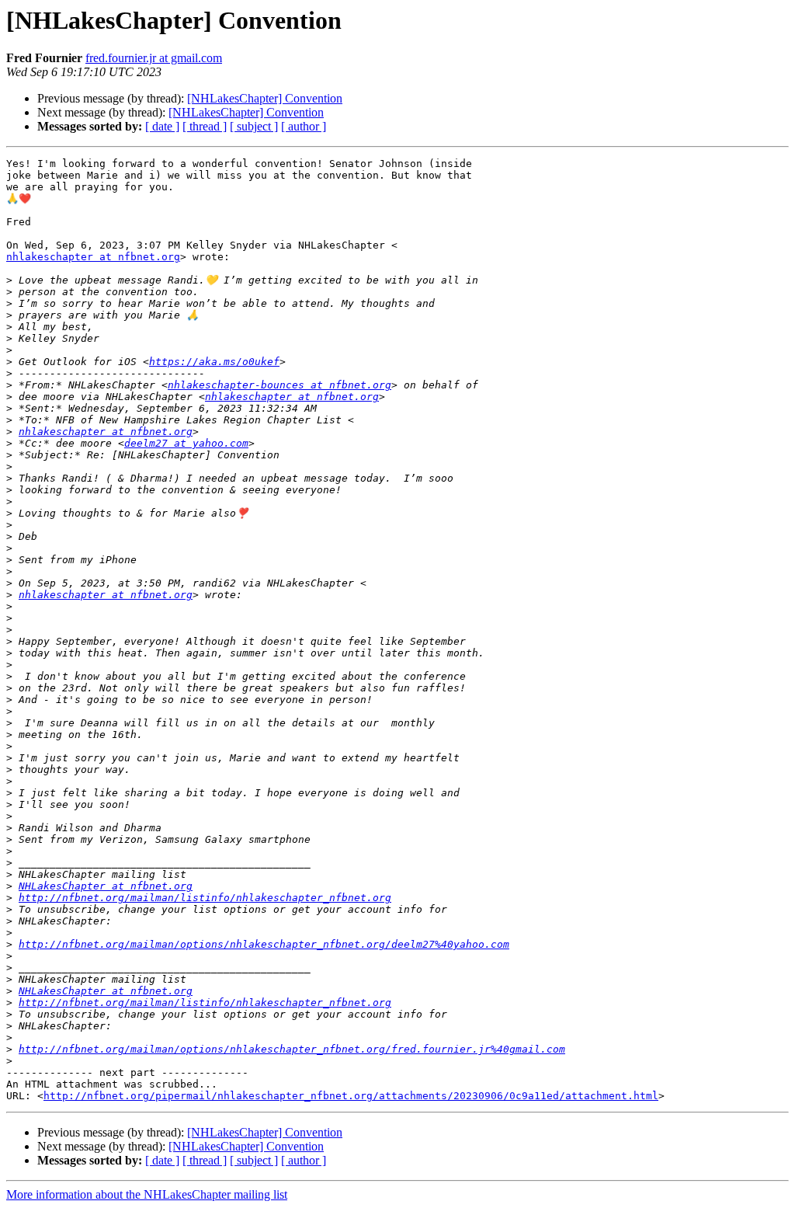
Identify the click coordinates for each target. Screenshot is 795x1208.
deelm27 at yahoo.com (186, 443)
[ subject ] (254, 126)
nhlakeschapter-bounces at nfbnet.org (279, 385)
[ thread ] (204, 126)
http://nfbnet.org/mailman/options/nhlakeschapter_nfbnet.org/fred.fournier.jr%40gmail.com (292, 1049)
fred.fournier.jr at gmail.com (153, 57)
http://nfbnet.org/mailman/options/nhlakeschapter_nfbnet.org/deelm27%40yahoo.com (264, 944)
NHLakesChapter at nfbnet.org (106, 886)
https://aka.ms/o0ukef (214, 361)
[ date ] (162, 126)
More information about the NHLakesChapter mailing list (146, 1194)
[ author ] (303, 126)
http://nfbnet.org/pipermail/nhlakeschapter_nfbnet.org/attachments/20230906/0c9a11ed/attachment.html (350, 1096)
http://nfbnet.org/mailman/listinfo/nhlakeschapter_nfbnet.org (205, 897)
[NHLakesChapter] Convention (264, 98)
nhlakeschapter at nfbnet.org (93, 257)
